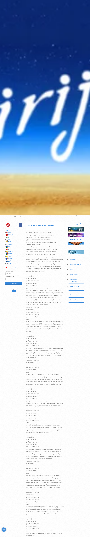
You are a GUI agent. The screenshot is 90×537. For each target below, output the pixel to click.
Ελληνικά (10, 261)
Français (10, 253)
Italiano (9, 248)
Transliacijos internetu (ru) (75, 264)
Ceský (9, 260)
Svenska (10, 237)
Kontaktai (71, 216)
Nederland (10, 243)
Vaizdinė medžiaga (62, 216)
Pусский (10, 231)
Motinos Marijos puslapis (75, 299)
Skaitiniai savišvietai (74, 274)
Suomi (9, 239)
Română (10, 258)
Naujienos (21, 216)
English (9, 232)
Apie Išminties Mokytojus (45, 216)
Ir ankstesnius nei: (9, 276)
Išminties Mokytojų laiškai (31, 216)
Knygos (54, 216)
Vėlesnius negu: (9, 271)
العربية (9, 263)
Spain (9, 256)
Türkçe (9, 249)
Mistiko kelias (73, 259)
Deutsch (10, 241)
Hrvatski (10, 246)
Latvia (9, 236)
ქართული (10, 244)
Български (10, 234)
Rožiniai (71, 269)
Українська (10, 251)
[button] (76, 216)
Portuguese (10, 255)
